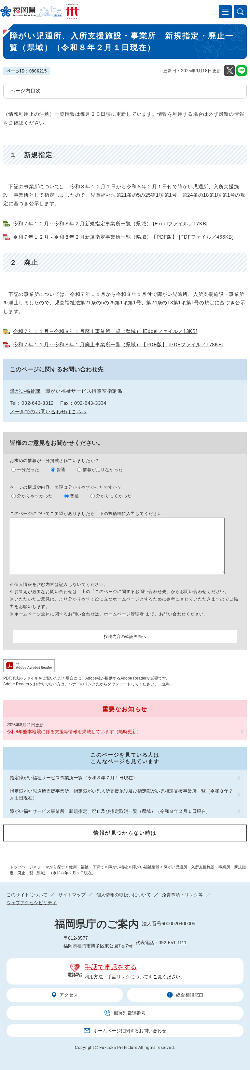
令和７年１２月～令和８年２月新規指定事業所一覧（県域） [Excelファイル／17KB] (110, 223)
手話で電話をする (111, 967)
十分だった (28, 469)
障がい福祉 (118, 867)
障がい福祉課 (25, 391)
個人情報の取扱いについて (123, 894)
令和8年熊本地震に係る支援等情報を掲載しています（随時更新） (74, 731)
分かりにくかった (114, 496)
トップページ (21, 867)
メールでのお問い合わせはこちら (48, 411)
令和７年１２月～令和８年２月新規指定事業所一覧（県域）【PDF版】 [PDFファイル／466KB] (123, 237)
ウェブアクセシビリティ (32, 902)
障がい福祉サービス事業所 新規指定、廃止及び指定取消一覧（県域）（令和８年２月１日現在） (110, 811)
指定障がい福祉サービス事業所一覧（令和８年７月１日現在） (73, 777)
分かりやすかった (35, 496)
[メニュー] (225, 11)
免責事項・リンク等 (182, 894)
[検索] (240, 11)
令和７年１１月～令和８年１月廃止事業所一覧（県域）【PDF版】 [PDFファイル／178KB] (118, 344)
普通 (61, 469)
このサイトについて (27, 894)
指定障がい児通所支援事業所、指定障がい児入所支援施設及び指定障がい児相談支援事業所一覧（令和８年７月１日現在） (121, 794)
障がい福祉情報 (146, 867)
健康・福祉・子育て (86, 867)
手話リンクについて (127, 976)
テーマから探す (51, 867)
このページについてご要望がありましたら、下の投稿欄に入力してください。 (88, 513)
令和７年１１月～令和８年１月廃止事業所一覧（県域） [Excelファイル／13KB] (105, 331)
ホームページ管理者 (125, 614)
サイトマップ (72, 894)
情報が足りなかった (103, 469)
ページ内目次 (25, 90)
